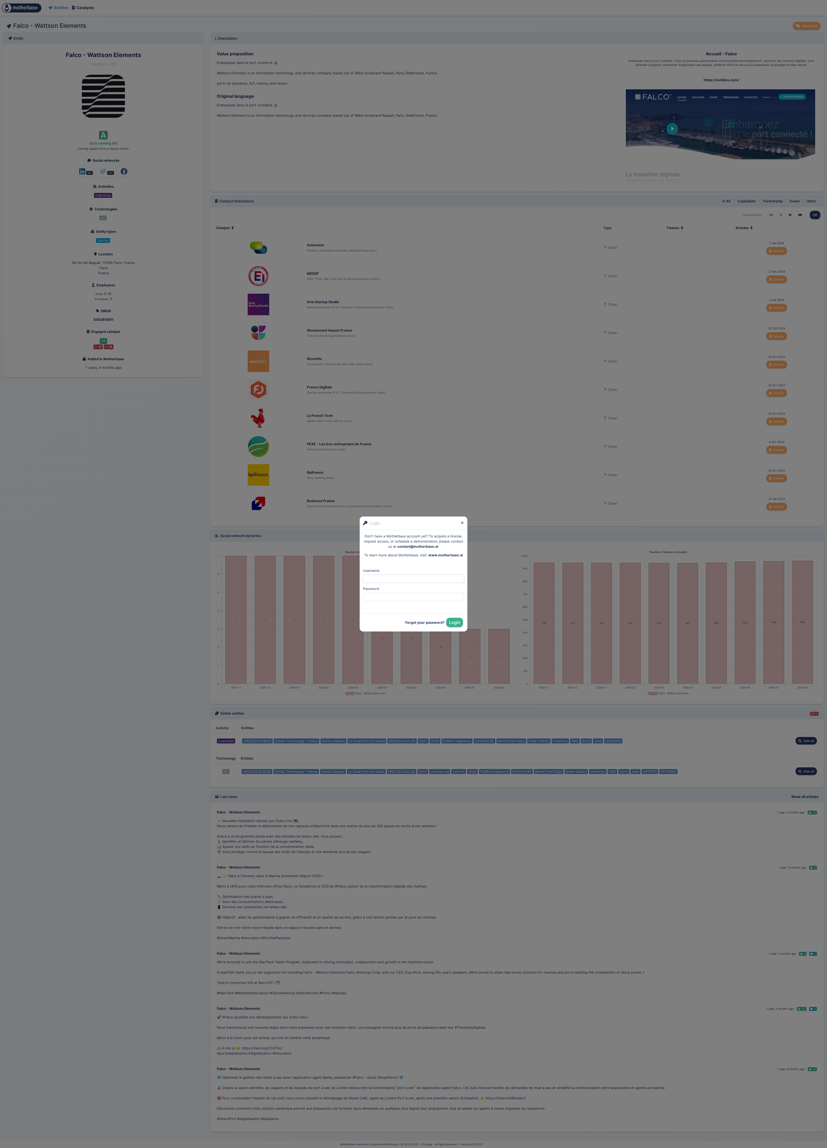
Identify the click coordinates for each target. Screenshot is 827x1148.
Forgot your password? (425, 622)
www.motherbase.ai (445, 555)
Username (371, 570)
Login (454, 622)
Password (371, 588)
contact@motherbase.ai (417, 546)
